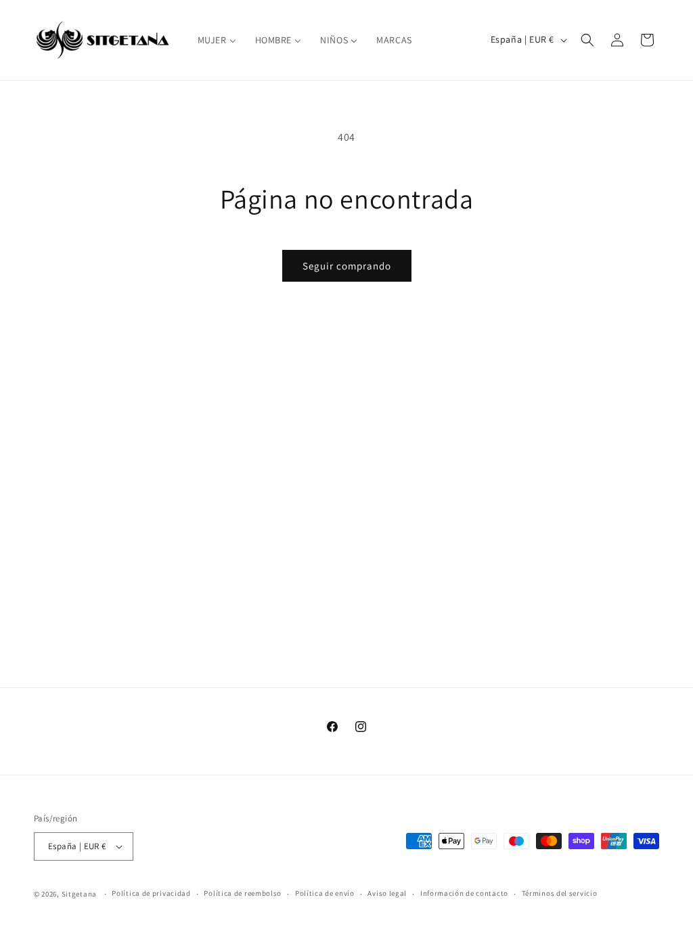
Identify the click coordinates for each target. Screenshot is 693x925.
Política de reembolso (243, 893)
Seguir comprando (347, 265)
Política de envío (325, 893)
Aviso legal (387, 893)
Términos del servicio (560, 893)
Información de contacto (464, 893)
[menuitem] (217, 40)
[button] (587, 40)
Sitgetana (79, 894)
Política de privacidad (151, 893)
